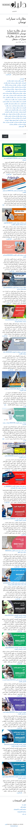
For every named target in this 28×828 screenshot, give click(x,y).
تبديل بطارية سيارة (17, 101)
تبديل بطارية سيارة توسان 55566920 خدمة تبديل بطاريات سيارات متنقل (16, 34)
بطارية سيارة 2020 (17, 93)
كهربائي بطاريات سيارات (20, 122)
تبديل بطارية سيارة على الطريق (12, 103)
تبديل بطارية (14, 99)
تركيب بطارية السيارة (16, 109)
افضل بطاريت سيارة (16, 83)
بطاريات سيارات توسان (20, 89)
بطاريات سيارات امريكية (8, 87)
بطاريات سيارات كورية (8, 89)
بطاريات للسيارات (10, 91)
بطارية (24, 93)
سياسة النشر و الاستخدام (20, 809)
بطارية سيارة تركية (7, 93)
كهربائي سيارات (9, 122)
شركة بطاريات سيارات (17, 116)
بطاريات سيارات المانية (20, 87)
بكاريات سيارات (13, 95)
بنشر (7, 95)
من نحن (24, 814)
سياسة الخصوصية (21, 811)
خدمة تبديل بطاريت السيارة (11, 112)
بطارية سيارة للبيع (21, 95)
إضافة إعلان (23, 807)
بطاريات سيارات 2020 (10, 85)
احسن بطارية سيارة (19, 80)
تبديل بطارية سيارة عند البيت (19, 105)
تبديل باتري (19, 97)
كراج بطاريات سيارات (16, 118)
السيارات (22, 78)
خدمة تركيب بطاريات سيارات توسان (17, 114)
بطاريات (19, 85)
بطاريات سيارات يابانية (20, 91)
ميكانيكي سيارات (13, 124)
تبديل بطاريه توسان (17, 107)
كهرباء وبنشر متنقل (13, 120)
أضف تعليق (21, 126)
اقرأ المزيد (8, 74)
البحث (24, 133)
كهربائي (7, 120)
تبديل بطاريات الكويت (11, 97)
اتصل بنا (24, 804)
